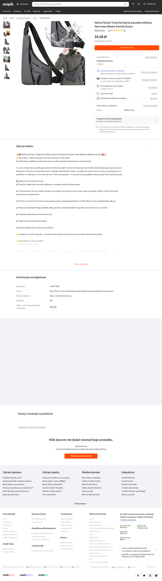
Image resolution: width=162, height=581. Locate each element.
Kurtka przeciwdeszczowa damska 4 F (18, 488)
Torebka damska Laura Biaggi (133, 491)
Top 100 (27, 11)
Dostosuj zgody (94, 553)
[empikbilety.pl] (26, 575)
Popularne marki (37, 522)
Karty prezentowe (66, 546)
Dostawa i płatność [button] (149, 80)
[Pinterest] (156, 575)
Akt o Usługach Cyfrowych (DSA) (101, 550)
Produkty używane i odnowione (42, 551)
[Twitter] (144, 575)
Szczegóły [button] (152, 87)
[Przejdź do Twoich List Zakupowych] (133, 3)
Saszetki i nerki (44, 18)
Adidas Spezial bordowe (91, 488)
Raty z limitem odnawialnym (99, 562)
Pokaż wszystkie (150, 106)
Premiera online (8, 552)
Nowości (36, 11)
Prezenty (17, 11)
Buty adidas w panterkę (91, 478)
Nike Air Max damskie (91, 495)
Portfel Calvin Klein (129, 484)
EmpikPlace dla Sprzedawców (42, 533)
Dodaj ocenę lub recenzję (81, 456)
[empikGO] (43, 575)
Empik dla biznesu (66, 543)
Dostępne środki (66, 528)
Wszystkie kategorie (39, 519)
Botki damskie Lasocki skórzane (16, 491)
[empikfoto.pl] (8, 575)
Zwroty (91, 534)
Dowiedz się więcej (128, 520)
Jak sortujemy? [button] (151, 57)
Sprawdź (153, 98)
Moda (12, 18)
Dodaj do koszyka (127, 48)
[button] (53, 53)
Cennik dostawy (95, 522)
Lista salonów (7, 525)
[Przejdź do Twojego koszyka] (139, 3)
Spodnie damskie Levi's (12, 478)
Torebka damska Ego (130, 488)
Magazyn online (8, 549)
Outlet (57, 11)
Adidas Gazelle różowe (91, 481)
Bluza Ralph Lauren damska (13, 484)
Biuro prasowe (8, 522)
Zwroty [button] (154, 94)
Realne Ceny (100, 30)
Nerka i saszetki (128, 495)
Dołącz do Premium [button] (149, 72)
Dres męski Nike (49, 495)
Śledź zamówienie (66, 519)
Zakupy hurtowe (66, 549)
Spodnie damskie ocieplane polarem (17, 481)
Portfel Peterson (128, 478)
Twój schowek (65, 522)
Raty (91, 559)
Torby (35, 18)
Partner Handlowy (9, 531)
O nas (5, 519)
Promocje (7, 11)
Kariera (5, 528)
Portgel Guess (127, 481)
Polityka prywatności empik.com (100, 547)
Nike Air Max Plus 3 (89, 484)
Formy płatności (94, 531)
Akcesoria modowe (23, 18)
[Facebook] (138, 575)
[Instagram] (150, 575)
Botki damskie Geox (11, 495)
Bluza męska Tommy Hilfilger (54, 481)
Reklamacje (93, 538)
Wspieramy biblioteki (10, 534)
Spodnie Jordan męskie (51, 491)
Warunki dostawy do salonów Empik (101, 528)
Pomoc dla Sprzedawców (40, 539)
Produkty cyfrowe (66, 525)
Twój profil (64, 531)
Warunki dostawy (95, 525)
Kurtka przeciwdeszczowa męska (55, 478)
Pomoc (91, 519)
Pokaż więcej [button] (80, 504)
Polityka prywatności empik (98, 556)
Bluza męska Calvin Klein (52, 484)
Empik (5, 18)
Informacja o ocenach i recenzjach (31, 427)
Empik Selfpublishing (10, 538)
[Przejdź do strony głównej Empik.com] (8, 4)
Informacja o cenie (102, 41)
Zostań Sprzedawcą (39, 536)
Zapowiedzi (48, 11)
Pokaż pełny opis (81, 264)
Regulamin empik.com (97, 541)
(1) (124, 30)
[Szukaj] (125, 4)
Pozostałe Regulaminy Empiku (99, 544)
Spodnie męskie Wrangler (52, 488)
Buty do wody (87, 491)
